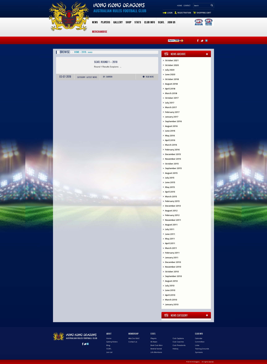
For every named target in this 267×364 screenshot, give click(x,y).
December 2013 (173, 205)
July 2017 (169, 102)
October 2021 (172, 60)
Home (179, 5)
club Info (149, 22)
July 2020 (169, 69)
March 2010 (171, 299)
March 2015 (171, 196)
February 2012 (172, 215)
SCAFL (161, 22)
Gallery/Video (112, 341)
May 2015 (170, 187)
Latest (89, 77)
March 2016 (171, 144)
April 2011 (170, 243)
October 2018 (172, 79)
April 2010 (170, 295)
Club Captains (178, 338)
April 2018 (170, 88)
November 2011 (173, 220)
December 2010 (173, 262)
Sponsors (199, 352)
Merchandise (99, 31)
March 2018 (171, 93)
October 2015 (172, 163)
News (95, 22)
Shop (128, 22)
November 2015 (173, 158)
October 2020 (172, 65)
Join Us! (109, 352)
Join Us (171, 22)
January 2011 (171, 257)
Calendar (198, 338)
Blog (108, 345)
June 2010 (170, 290)
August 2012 (171, 210)
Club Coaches (178, 341)
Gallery (118, 22)
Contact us (132, 341)
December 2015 (173, 154)
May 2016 (170, 135)
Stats (137, 22)
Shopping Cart (204, 12)
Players (105, 22)
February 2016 (172, 149)
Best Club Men (156, 345)
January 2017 (171, 116)
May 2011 (170, 238)
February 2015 (172, 201)
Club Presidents (179, 345)
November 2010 (173, 266)
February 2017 (172, 112)
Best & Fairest (156, 348)
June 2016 (170, 130)
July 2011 (169, 229)
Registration (184, 12)
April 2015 (170, 191)
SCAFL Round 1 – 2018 (105, 62)
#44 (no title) (133, 338)
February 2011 (172, 252)
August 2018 (171, 83)
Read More (150, 76)
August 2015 (171, 173)
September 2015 (173, 168)
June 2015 (170, 182)
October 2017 (172, 97)
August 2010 (171, 280)
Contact (187, 5)
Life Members (156, 352)
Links (197, 345)
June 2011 (170, 234)
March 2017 (171, 107)
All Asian (153, 341)
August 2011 (171, 224)
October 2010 (172, 271)
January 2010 (171, 304)
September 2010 (173, 276)
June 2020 (170, 74)
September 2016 (173, 121)
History (175, 348)
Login (169, 12)
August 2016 (171, 126)
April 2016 (170, 140)
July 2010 (169, 285)
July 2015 (169, 177)
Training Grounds (202, 348)
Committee (199, 341)
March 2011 (171, 248)
